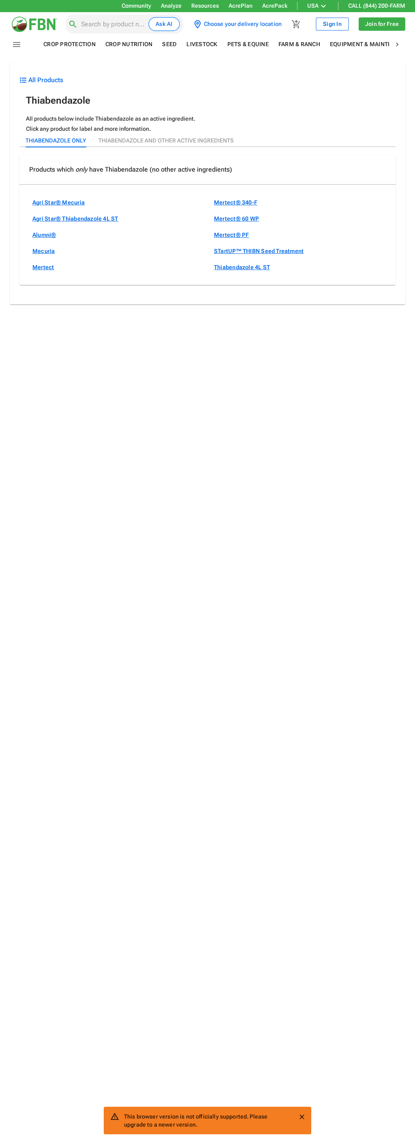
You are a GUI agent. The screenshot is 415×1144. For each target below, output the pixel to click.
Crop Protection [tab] (69, 44)
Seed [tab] (169, 44)
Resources (205, 5)
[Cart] (296, 24)
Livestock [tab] (201, 44)
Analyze (171, 5)
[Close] (302, 1117)
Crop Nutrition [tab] (129, 44)
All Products (45, 80)
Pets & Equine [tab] (248, 44)
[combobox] (113, 24)
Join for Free (382, 24)
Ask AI (164, 24)
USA (313, 5)
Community (136, 5)
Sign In (332, 24)
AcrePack (274, 5)
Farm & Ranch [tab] (299, 44)
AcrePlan (240, 5)
